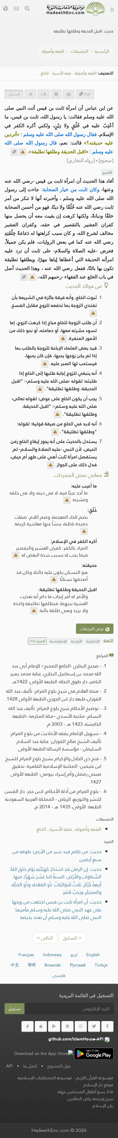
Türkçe (101, 965)
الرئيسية (102, 51)
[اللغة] (5, 9)
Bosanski (52, 965)
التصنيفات (79, 51)
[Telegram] (67, 1026)
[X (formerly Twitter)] (94, 1026)
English (93, 955)
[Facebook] (107, 1026)
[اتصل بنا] (16, 9)
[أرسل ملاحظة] (22, 152)
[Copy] (14, 152)
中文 (15, 965)
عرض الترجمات (92, 629)
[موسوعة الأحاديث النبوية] (76, 9)
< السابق (72, 937)
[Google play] (54, 1026)
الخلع (45, 73)
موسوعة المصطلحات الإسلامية (45, 1078)
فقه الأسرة (61, 73)
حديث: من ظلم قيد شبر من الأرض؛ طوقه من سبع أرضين (56, 855)
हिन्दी (31, 965)
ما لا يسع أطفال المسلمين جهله (85, 1092)
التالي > (45, 937)
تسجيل (14, 1009)
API (9, 1066)
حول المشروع (59, 1066)
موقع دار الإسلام (98, 1085)
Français (26, 955)
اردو (73, 955)
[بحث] (27, 9)
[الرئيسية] (112, 9)
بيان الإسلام (102, 1106)
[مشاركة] (69, 94)
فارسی (59, 975)
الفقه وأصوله (53, 51)
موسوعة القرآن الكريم (94, 1078)
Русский (78, 965)
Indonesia (52, 955)
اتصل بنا (30, 1066)
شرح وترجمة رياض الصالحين (90, 1099)
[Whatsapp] (81, 1026)
